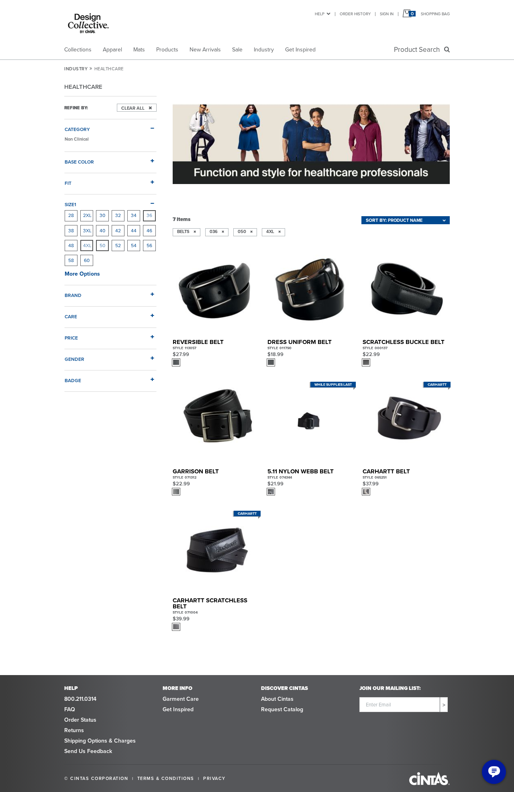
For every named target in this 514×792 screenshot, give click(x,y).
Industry (264, 49)
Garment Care (181, 699)
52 (118, 245)
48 (71, 245)
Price (71, 337)
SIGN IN (387, 14)
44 (134, 230)
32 (118, 215)
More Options (82, 274)
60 (87, 260)
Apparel (112, 49)
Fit (68, 183)
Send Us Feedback (88, 751)
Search (418, 50)
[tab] (110, 126)
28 (71, 215)
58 (71, 260)
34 (134, 215)
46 (149, 230)
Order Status (80, 720)
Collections (78, 49)
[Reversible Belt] (215, 291)
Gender (74, 359)
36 (149, 215)
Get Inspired (300, 49)
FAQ (69, 709)
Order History (355, 14)
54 (134, 245)
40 (102, 230)
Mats (139, 49)
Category (77, 129)
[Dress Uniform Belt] (310, 291)
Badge (73, 380)
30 (102, 215)
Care (71, 316)
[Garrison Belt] (215, 420)
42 (118, 230)
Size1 (70, 204)
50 (102, 245)
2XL (87, 215)
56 (149, 245)
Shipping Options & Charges (100, 741)
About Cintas (277, 699)
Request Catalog (282, 709)
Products (167, 49)
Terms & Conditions (165, 778)
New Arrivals (205, 49)
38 (71, 230)
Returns (74, 730)
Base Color (79, 161)
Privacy (214, 778)
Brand (73, 295)
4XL (87, 245)
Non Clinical (77, 139)
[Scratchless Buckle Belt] (405, 291)
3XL (87, 230)
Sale (237, 49)
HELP (319, 14)
